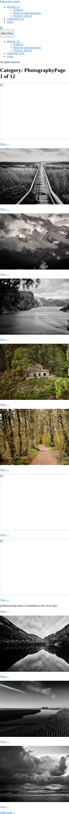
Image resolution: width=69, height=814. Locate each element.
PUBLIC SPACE (22, 16)
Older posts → (7, 812)
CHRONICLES (15, 19)
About (10, 22)
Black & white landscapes (27, 13)
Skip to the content (10, 1)
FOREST (18, 10)
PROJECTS (13, 7)
